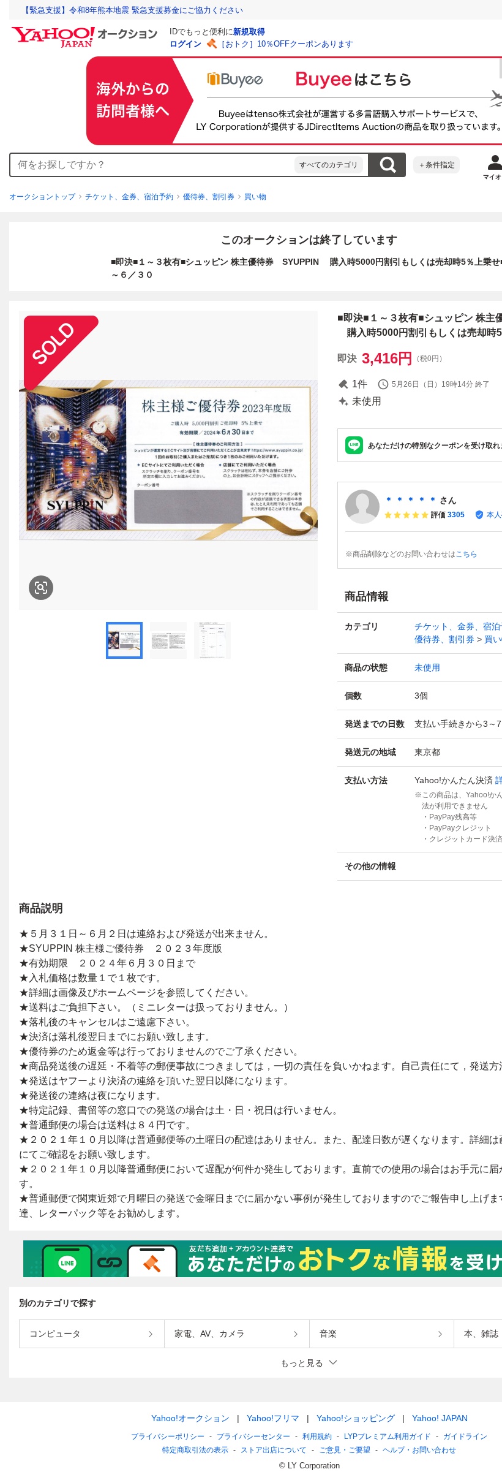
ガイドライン (465, 1436)
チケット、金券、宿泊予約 (129, 196)
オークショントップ (42, 196)
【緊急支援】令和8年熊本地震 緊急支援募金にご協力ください (132, 10)
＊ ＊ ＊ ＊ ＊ (410, 500)
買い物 (255, 196)
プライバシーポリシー (167, 1436)
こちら (466, 554)
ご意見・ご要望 (344, 1450)
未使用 (427, 667)
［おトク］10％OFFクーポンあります (285, 43)
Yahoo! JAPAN (440, 1418)
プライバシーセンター (253, 1436)
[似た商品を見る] (41, 587)
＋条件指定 (436, 165)
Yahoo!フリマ (273, 1418)
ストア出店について (274, 1450)
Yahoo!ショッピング (356, 1418)
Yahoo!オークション (190, 1418)
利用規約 (317, 1436)
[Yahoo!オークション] (86, 30)
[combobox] (152, 165)
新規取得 (249, 31)
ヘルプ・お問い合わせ (419, 1450)
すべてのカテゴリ (328, 165)
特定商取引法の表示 (195, 1450)
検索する (387, 165)
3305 (456, 514)
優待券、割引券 (208, 196)
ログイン (185, 43)
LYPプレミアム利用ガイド (387, 1436)
